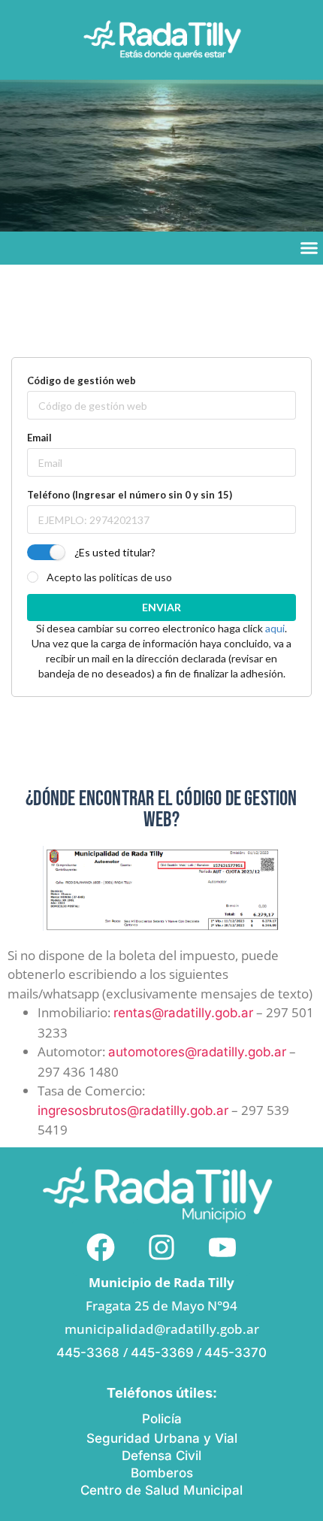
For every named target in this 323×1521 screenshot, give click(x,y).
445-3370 (235, 1352)
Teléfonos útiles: (162, 1393)
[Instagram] (161, 1247)
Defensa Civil (161, 1455)
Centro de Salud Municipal (161, 1490)
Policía (162, 1418)
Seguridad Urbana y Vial (161, 1438)
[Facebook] (100, 1247)
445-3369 (162, 1352)
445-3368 (89, 1352)
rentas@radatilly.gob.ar (183, 1012)
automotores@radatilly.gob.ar (197, 1051)
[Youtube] (222, 1247)
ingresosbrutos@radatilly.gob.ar (133, 1110)
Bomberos (162, 1472)
